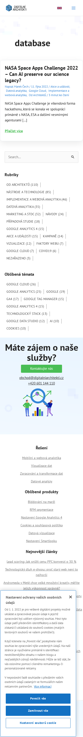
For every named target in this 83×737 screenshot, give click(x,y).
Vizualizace (18, 243)
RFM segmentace (41, 510)
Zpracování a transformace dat (41, 473)
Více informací (42, 686)
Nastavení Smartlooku (41, 541)
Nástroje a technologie (28, 192)
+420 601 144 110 (41, 383)
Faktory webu (49, 243)
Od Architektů (37, 95)
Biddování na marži (41, 502)
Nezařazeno (18, 258)
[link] (59, 8)
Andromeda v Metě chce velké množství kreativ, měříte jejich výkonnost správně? (41, 585)
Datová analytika (16, 91)
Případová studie (23, 221)
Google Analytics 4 (25, 229)
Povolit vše (38, 698)
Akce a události (59, 87)
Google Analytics (23, 292)
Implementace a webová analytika (36, 199)
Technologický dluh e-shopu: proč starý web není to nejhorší (41, 572)
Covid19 (47, 251)
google (55, 292)
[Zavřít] (70, 597)
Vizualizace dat (41, 466)
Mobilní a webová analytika (41, 458)
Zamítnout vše (38, 711)
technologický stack (26, 314)
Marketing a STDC (23, 214)
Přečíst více (14, 131)
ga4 (12, 299)
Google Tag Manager (44, 299)
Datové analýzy (41, 481)
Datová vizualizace (42, 533)
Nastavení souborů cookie (38, 723)
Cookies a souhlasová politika (42, 525)
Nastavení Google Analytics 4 (41, 517)
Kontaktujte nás (41, 368)
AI (54, 321)
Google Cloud (37, 91)
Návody (55, 214)
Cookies (16, 328)
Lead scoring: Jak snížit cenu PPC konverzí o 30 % (41, 561)
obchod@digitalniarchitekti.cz (41, 378)
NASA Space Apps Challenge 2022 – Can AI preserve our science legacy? (41, 74)
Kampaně (53, 236)
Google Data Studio (25, 321)
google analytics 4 (25, 306)
